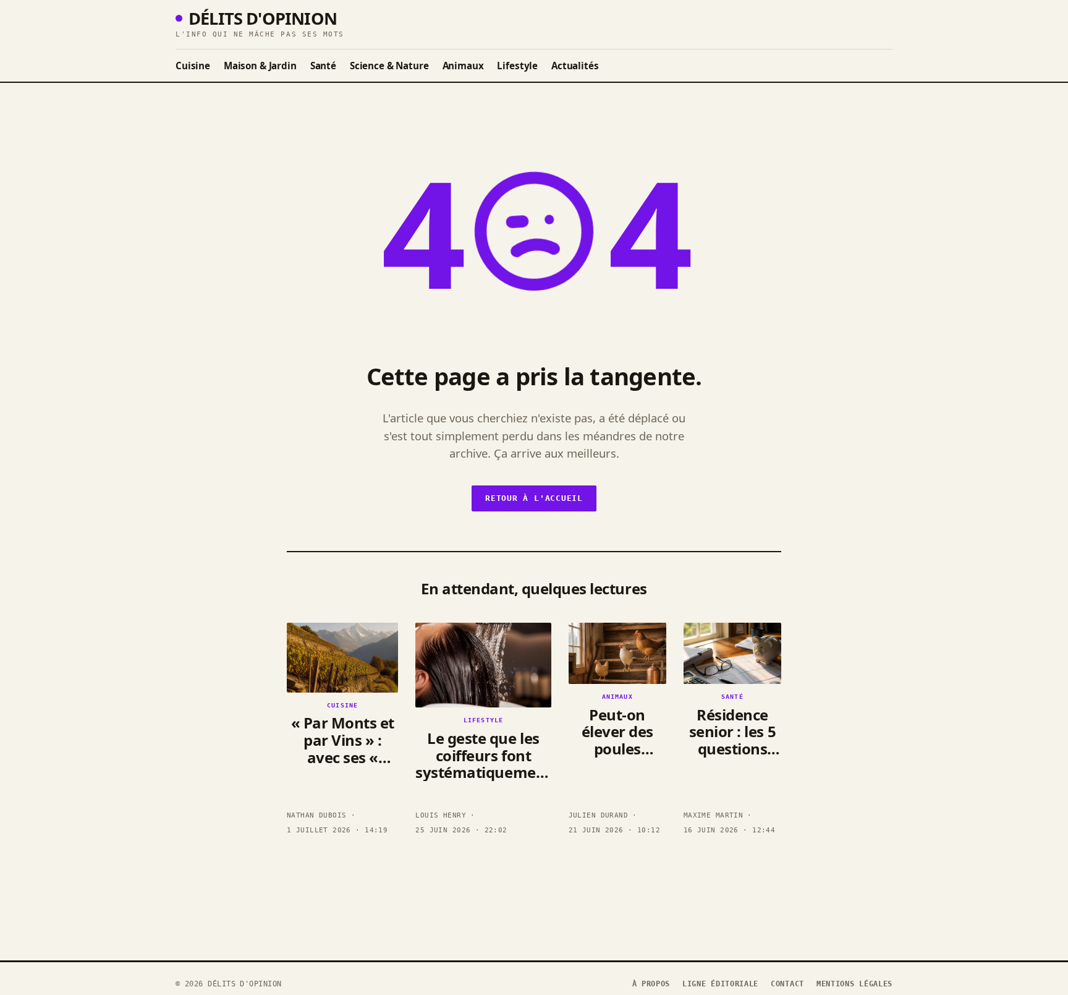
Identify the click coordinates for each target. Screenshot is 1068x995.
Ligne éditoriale (720, 984)
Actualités (574, 65)
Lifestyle (517, 65)
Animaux (463, 65)
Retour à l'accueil (534, 498)
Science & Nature (389, 65)
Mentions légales (854, 984)
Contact (787, 984)
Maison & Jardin (260, 65)
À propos (651, 984)
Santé (323, 65)
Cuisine (193, 65)
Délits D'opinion (263, 18)
